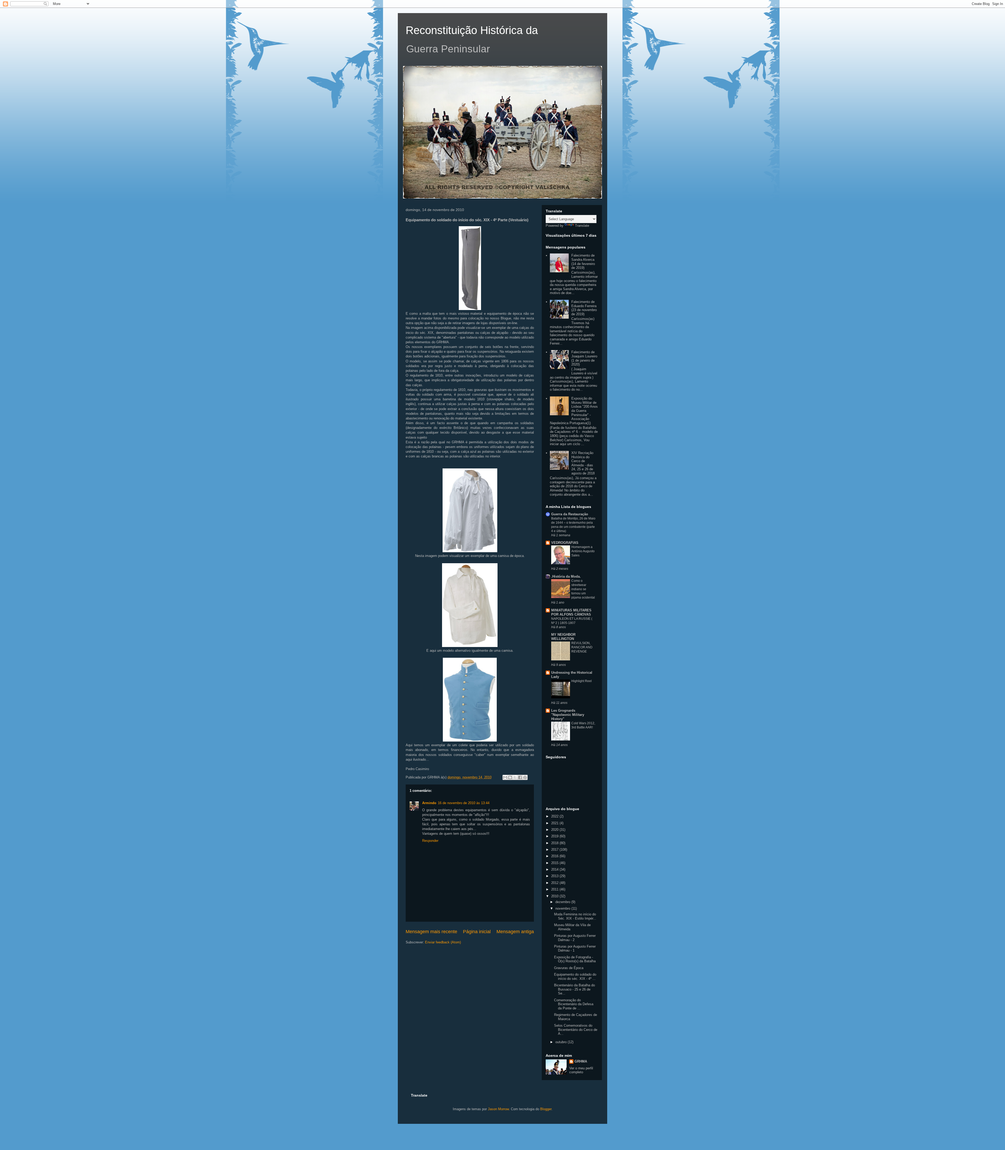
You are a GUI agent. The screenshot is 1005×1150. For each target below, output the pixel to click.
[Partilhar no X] (515, 777)
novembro (563, 908)
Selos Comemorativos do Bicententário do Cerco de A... (575, 1030)
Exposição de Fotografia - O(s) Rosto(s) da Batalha (575, 959)
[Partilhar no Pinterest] (525, 777)
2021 (555, 823)
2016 (555, 856)
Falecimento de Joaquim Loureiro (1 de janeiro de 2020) (584, 358)
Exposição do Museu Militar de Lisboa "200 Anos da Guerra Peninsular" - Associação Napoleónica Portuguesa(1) (574, 410)
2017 (555, 850)
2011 (555, 889)
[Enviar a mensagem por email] (505, 777)
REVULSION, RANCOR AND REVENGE (582, 647)
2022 (555, 816)
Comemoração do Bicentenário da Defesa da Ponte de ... (573, 1004)
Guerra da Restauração (569, 514)
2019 (555, 836)
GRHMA (580, 1061)
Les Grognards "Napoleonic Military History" (567, 715)
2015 (555, 863)
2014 (555, 869)
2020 (555, 830)
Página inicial (477, 931)
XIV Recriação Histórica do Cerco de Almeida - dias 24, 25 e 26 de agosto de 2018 (583, 463)
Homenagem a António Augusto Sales (583, 551)
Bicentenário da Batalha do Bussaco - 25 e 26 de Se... (574, 989)
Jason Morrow (498, 1109)
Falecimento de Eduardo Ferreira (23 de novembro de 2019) (584, 308)
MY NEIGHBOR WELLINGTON (563, 637)
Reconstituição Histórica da (472, 30)
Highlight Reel (581, 681)
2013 (555, 876)
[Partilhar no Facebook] (520, 777)
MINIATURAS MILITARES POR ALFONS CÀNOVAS (571, 612)
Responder (430, 841)
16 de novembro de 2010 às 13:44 (463, 803)
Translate (582, 226)
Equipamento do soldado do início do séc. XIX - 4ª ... (575, 976)
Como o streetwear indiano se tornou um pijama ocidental (583, 589)
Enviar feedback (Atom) (443, 942)
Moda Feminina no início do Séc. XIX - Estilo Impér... (575, 916)
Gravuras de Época (568, 968)
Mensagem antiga (515, 931)
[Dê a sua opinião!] (510, 777)
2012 (555, 883)
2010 (555, 896)
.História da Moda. (566, 576)
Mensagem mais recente (431, 931)
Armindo (429, 803)
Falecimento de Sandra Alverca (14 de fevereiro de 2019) (583, 261)
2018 (555, 843)
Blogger (545, 1109)
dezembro (563, 902)
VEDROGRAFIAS (564, 543)
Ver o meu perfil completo (581, 1070)
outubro (561, 1042)
